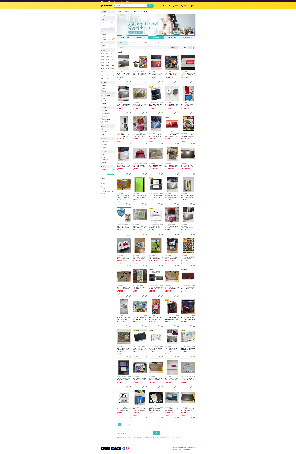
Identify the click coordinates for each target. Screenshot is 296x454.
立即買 (134, 43)
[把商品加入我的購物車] (130, 82)
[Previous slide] (118, 62)
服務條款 (175, 449)
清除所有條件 (111, 173)
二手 (157, 43)
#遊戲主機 (146, 437)
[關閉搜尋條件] (120, 6)
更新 (194, 447)
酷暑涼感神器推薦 (140, 37)
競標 (145, 43)
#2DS (176, 437)
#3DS (133, 437)
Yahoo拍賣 (106, 6)
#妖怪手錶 (119, 437)
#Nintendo (152, 437)
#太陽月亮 (171, 437)
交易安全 (193, 449)
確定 (112, 26)
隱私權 (180, 449)
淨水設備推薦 (155, 37)
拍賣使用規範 (187, 449)
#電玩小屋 (164, 437)
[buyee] (108, 38)
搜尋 (156, 433)
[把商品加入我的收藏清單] (127, 82)
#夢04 (129, 437)
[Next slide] (130, 62)
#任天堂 (159, 437)
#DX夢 (124, 437)
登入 (166, 5)
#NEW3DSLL (139, 437)
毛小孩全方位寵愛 (124, 37)
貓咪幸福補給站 (172, 37)
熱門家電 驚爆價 (187, 37)
